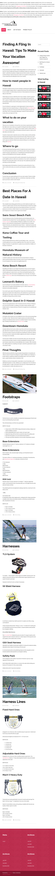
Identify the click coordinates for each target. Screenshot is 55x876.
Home (3, 29)
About (9, 29)
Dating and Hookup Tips (20, 182)
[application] (44, 88)
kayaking (9, 141)
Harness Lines (14, 702)
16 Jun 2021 (6, 200)
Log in (4, 841)
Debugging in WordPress (21, 6)
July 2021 (29, 841)
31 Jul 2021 (6, 66)
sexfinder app (8, 275)
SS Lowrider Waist (8, 635)
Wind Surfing (17, 514)
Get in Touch (17, 29)
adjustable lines (6, 757)
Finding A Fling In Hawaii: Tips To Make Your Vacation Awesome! (45, 57)
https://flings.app (31, 108)
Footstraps (11, 397)
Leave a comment (7, 182)
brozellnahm (16, 66)
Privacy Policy (27, 29)
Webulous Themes (6, 874)
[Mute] (48, 90)
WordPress (10, 872)
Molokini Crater (21, 321)
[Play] (39, 90)
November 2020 (31, 846)
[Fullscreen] (49, 90)
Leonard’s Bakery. (31, 284)
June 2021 (30, 844)
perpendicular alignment (9, 459)
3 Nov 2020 (6, 400)
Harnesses (11, 546)
